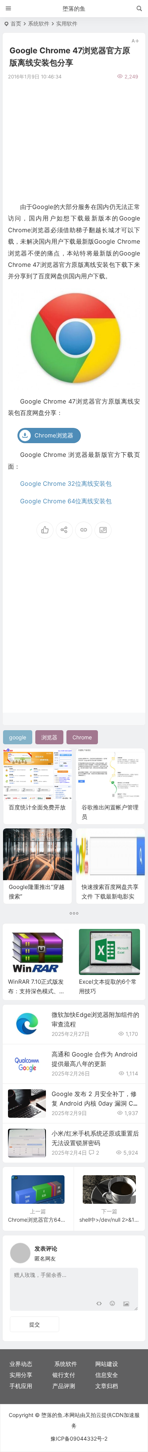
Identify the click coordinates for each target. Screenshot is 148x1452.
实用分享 (20, 1375)
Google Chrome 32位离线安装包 (66, 483)
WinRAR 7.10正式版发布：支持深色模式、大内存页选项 (36, 991)
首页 (16, 23)
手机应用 (20, 1386)
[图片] (126, 1304)
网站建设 (106, 1363)
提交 (34, 1324)
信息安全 (106, 1375)
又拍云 (93, 1415)
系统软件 (38, 23)
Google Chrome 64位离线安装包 (66, 501)
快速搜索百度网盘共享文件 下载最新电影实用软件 (110, 896)
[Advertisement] (74, 140)
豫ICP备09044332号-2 (78, 1438)
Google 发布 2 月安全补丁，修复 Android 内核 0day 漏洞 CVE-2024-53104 (94, 1103)
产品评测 (63, 1386)
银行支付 (63, 1375)
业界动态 (20, 1363)
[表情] (112, 1304)
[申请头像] (130, 1251)
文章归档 (106, 1386)
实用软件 (66, 23)
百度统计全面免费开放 (37, 807)
